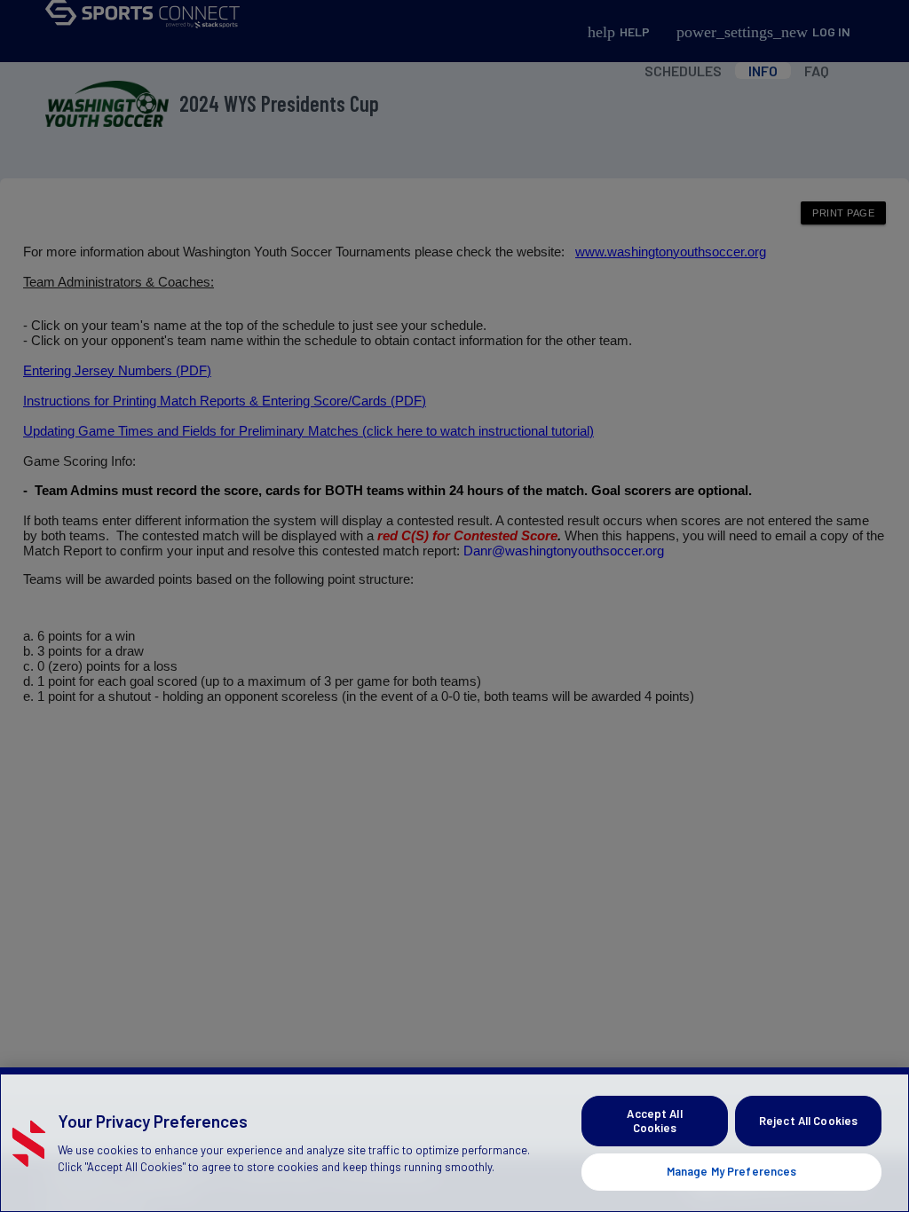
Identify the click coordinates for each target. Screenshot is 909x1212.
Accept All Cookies (654, 1120)
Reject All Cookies (808, 1121)
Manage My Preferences (732, 1171)
